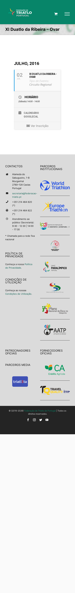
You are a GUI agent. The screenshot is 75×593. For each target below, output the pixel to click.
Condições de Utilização (18, 293)
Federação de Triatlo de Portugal (40, 410)
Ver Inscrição (39, 126)
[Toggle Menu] (67, 13)
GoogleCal (31, 116)
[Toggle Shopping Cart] (56, 14)
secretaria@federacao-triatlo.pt (23, 195)
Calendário (31, 113)
